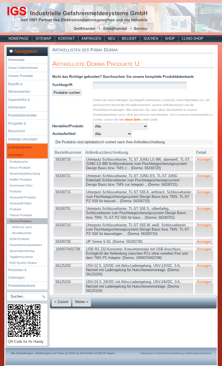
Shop (170, 38)
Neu (111, 38)
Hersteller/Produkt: (68, 126)
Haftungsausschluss (198, 353)
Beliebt (129, 38)
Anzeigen (204, 159)
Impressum (147, 353)
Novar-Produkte (20, 167)
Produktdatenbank (21, 286)
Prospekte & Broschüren (17, 127)
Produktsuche (18, 161)
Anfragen (91, 38)
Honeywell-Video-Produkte (20, 206)
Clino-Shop (192, 38)
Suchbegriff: (62, 85)
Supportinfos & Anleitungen (19, 103)
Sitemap (43, 38)
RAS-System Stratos (23, 262)
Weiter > (81, 302)
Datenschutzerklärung (170, 353)
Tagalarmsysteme (21, 256)
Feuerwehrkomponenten (25, 245)
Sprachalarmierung (21, 250)
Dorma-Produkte (20, 221)
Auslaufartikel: (64, 134)
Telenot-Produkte (20, 215)
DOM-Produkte (19, 239)
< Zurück (61, 302)
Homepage (18, 38)
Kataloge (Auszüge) (22, 139)
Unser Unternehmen (23, 68)
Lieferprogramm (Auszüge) (20, 151)
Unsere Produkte (20, 76)
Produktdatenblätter (22, 115)
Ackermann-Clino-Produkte (21, 188)
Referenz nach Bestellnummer (22, 230)
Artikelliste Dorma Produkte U (95, 63)
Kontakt (66, 38)
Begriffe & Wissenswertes (19, 88)
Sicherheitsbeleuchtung (24, 173)
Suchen (150, 38)
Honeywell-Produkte (22, 197)
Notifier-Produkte (20, 179)
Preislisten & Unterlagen (17, 274)
